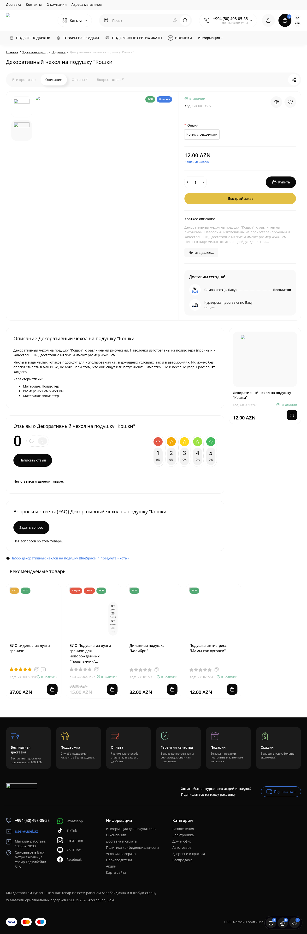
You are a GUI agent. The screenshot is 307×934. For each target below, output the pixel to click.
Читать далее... (201, 252)
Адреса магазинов (86, 4)
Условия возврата (121, 853)
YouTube (74, 850)
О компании (57, 4)
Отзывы (79, 79)
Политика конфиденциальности (132, 847)
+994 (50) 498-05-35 (230, 18)
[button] (285, 571)
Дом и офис (181, 841)
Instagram (75, 840)
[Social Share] (294, 80)
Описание (53, 79)
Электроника (183, 835)
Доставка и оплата (121, 841)
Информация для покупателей (131, 828)
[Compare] (276, 102)
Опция (192, 125)
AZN (297, 23)
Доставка (13, 4)
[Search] (175, 20)
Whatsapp (75, 821)
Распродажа (182, 860)
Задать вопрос (31, 527)
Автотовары (182, 847)
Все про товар (24, 79)
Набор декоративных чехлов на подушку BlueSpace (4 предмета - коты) (70, 558)
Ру (297, 17)
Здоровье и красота (188, 853)
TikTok (72, 830)
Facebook (74, 859)
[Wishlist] (290, 102)
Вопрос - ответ (110, 79)
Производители (119, 860)
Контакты (34, 4)
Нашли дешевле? (196, 162)
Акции (111, 866)
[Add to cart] (52, 689)
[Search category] (105, 20)
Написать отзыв (32, 460)
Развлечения (183, 828)
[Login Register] (268, 20)
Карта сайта (116, 872)
